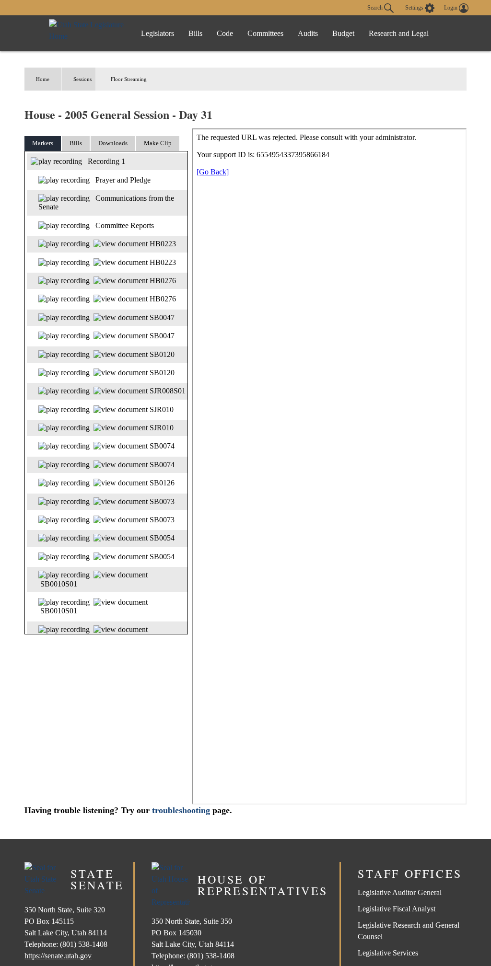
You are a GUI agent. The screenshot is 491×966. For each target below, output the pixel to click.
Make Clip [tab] (158, 143)
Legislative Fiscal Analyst (396, 909)
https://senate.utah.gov (58, 956)
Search (375, 7)
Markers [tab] (42, 143)
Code (225, 33)
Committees (265, 33)
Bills (195, 33)
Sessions (82, 79)
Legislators (157, 33)
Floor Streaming (129, 79)
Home (42, 79)
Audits (308, 33)
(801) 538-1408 (83, 944)
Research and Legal (399, 33)
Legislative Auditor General (400, 892)
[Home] (87, 33)
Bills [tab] (76, 143)
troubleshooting (181, 810)
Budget (343, 33)
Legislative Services (388, 953)
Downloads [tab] (113, 143)
